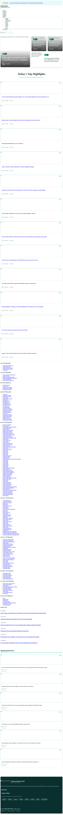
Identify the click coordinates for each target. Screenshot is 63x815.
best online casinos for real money (9, 602)
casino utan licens (6, 554)
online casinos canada (7, 519)
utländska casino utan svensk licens (10, 531)
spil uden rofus (6, 508)
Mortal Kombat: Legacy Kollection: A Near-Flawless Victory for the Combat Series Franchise (19, 636)
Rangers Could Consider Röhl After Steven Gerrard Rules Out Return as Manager (19, 353)
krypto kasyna (5, 386)
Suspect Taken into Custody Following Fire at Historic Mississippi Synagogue (18, 166)
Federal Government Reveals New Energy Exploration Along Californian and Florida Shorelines (20, 625)
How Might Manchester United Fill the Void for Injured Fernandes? (55, 44)
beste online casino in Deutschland (9, 490)
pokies (4, 598)
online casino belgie (7, 546)
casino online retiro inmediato (8, 467)
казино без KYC (6, 442)
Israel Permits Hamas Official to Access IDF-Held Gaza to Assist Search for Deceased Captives (52, 60)
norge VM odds (6, 375)
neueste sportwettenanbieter (8, 487)
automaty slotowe (6, 417)
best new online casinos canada (9, 558)
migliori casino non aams (8, 443)
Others (6, 23)
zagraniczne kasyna (7, 400)
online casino (5, 450)
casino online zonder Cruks (8, 433)
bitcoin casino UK (6, 469)
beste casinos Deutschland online (9, 446)
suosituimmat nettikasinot (8, 365)
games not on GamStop (7, 492)
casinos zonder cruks (7, 428)
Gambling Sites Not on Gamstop (9, 547)
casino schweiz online (7, 584)
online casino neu (6, 445)
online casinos (5, 464)
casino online (5, 460)
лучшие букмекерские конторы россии (11, 533)
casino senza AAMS (7, 435)
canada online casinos (7, 565)
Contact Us (5, 29)
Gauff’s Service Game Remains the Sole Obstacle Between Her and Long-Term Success (20, 260)
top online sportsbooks (7, 587)
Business (4, 12)
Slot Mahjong (5, 548)
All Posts (4, 11)
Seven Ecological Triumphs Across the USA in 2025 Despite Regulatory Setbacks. (19, 213)
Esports (4, 13)
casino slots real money (7, 501)
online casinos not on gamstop (9, 551)
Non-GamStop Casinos (7, 552)
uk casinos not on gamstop (8, 545)
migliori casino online (7, 478)
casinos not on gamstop (7, 575)
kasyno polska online (7, 414)
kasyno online (5, 397)
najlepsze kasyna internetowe (8, 472)
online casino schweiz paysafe (9, 583)
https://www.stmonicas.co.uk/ (8, 377)
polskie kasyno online (7, 395)
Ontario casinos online (7, 484)
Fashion (4, 14)
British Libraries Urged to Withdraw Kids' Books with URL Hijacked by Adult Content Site (21, 120)
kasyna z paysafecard (7, 379)
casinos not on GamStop (7, 491)
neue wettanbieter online (7, 494)
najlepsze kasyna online (7, 388)
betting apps (5, 503)
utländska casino (6, 457)
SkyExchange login (7, 440)
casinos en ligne (6, 425)
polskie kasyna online (7, 389)
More (4, 17)
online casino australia (7, 449)
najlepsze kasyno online (7, 470)
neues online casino (7, 485)
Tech (6, 27)
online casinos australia (7, 473)
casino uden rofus (6, 456)
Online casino (5, 495)
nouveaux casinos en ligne (8, 553)
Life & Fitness (8, 20)
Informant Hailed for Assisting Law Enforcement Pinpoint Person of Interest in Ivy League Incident (22, 306)
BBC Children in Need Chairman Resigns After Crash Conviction (39, 44)
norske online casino (7, 482)
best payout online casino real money (10, 586)
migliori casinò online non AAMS (9, 438)
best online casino (6, 601)
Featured (4, 15)
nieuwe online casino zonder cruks (9, 426)
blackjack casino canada (7, 474)
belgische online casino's (7, 543)
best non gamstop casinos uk (8, 562)
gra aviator (5, 413)
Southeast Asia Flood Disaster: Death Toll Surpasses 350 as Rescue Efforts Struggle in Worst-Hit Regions (23, 190)
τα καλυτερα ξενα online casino (9, 374)
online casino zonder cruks (8, 430)
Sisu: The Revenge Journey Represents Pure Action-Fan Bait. (15, 330)
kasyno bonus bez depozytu (8, 380)
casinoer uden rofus (7, 404)
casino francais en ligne (7, 419)
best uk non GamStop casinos (8, 541)
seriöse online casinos (7, 603)
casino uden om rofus (7, 502)
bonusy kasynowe (6, 385)
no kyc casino (5, 441)
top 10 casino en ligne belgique (9, 509)
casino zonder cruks (7, 476)
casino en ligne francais (7, 444)
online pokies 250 (6, 512)
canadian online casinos (7, 529)
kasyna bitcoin (6, 402)
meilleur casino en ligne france (9, 434)
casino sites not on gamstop (8, 539)
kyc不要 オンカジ (7, 405)
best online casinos (6, 567)
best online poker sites (7, 505)
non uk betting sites (6, 500)
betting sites (5, 517)
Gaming (7, 18)
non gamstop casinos (7, 589)
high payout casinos (7, 483)
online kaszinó (6, 530)
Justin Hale (8, 63)
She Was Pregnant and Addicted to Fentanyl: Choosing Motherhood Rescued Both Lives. (19, 642)
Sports (6, 26)
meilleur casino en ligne (7, 431)
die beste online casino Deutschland (10, 486)
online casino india (6, 366)
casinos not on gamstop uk (8, 540)
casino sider (5, 370)
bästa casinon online (7, 577)
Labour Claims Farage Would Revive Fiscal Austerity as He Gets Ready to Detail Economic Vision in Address (23, 613)
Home (4, 10)
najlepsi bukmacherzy (7, 412)
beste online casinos (7, 528)
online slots (5, 394)
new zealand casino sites (7, 592)
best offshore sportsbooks (8, 590)
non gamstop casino (7, 573)
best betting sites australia (8, 566)
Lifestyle (7, 21)
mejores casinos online (7, 418)
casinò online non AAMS (8, 436)
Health (6, 19)
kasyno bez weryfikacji (7, 387)
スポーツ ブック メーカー (8, 557)
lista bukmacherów (6, 407)
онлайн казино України (8, 368)
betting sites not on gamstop (8, 559)
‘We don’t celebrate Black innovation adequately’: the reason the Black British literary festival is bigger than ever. (25, 96)
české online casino (6, 515)
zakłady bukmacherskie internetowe (10, 378)
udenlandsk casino (6, 403)
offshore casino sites (7, 475)
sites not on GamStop (7, 424)
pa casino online (6, 406)
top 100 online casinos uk (8, 518)
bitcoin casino (5, 447)
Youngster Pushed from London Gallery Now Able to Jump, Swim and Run (16, 619)
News (6, 22)
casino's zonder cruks (7, 514)
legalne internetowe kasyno (8, 471)
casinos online (5, 439)
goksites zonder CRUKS (8, 578)
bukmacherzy (5, 399)
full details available (7, 550)
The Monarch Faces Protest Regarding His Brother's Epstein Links (14, 631)
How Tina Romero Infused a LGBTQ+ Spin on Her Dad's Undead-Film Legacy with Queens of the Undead (24, 236)
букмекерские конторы (8, 367)
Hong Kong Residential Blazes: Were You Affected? (12, 143)
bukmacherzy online (7, 396)
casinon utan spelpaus (7, 549)
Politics (6, 24)
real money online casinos (8, 493)
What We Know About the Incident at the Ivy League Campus (22, 2)
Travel (6, 28)
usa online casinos (6, 604)
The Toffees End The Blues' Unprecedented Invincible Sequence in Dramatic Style (19, 283)
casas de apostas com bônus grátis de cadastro (12, 459)
